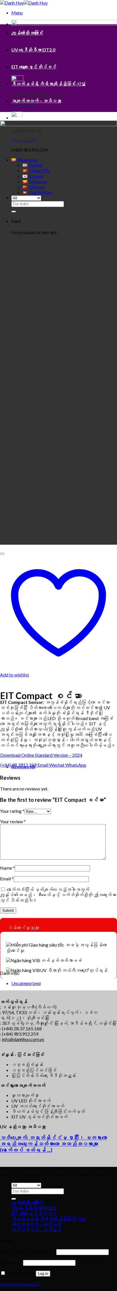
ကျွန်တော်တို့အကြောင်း (27, 32)
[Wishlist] (2, 554)
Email (7, 878)
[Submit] (13, 1199)
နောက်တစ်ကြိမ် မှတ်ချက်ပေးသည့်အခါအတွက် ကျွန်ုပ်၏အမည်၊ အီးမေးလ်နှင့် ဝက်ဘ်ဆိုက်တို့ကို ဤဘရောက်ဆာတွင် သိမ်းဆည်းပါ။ (58, 895)
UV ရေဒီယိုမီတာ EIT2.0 (33, 49)
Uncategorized (26, 983)
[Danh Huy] (24, 2)
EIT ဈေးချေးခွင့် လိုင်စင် (33, 66)
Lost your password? (20, 1283)
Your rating (12, 811)
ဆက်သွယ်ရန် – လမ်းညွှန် (36, 117)
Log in (43, 1273)
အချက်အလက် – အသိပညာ (36, 100)
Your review (13, 821)
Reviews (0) (23, 766)
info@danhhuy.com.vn (23, 1039)
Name (7, 867)
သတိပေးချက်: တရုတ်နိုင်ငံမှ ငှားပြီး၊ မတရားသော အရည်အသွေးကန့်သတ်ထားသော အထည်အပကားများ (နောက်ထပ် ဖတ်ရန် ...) (53, 1143)
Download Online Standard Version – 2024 (41, 755)
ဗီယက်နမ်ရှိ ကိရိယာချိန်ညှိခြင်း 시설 (48, 83)
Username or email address (27, 1251)
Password (11, 1262)
